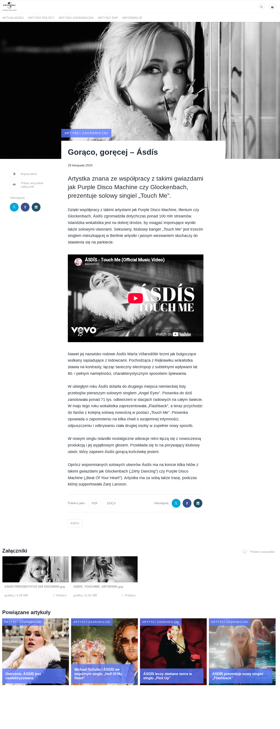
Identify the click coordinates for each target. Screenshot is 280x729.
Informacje (132, 18)
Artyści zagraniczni (76, 18)
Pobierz (61, 595)
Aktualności (13, 18)
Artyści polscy (41, 18)
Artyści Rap (108, 18)
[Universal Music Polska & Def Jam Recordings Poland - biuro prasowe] (9, 10)
